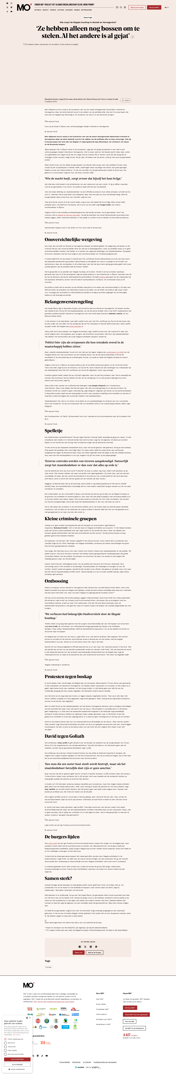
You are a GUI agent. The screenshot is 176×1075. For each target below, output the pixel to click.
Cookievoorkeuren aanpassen (105, 1062)
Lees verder (16, 1034)
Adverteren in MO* (103, 1024)
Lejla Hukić (52, 843)
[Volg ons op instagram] (11, 3)
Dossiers (69, 10)
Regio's (45, 10)
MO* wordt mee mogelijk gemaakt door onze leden (54, 1002)
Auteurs (60, 10)
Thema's (53, 10)
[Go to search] (121, 7)
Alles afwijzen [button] (17, 1064)
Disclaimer (76, 1062)
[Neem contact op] (117, 7)
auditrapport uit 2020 (115, 352)
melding (102, 277)
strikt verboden (75, 326)
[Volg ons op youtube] (11, 11)
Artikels (37, 10)
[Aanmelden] (125, 7)
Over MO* (100, 999)
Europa (48, 967)
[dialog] (17, 1044)
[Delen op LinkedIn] (91, 947)
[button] (17, 1069)
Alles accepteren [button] (17, 1059)
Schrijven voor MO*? (104, 1019)
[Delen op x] (85, 947)
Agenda (77, 10)
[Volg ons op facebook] (7, 3)
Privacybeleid (64, 1062)
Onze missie (101, 1004)
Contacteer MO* (102, 1009)
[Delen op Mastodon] (96, 947)
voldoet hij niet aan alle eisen (68, 215)
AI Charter (87, 1062)
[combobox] (27, 1018)
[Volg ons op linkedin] (11, 7)
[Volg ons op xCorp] (7, 7)
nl (166, 7)
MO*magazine (86, 10)
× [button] (30, 1017)
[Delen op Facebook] (80, 947)
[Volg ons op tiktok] (7, 11)
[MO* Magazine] (24, 7)
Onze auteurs (101, 1014)
